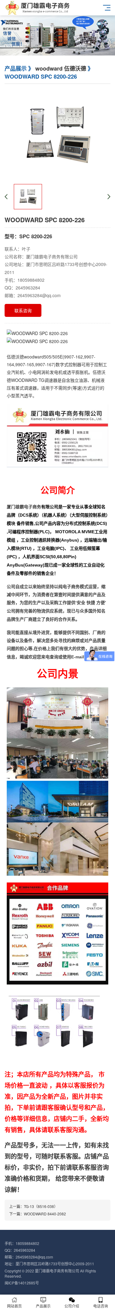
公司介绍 (71, 1305)
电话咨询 (100, 1305)
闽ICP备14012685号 (22, 1282)
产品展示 (43, 1305)
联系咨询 (23, 310)
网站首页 (14, 1305)
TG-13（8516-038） (41, 1206)
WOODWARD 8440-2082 (45, 1213)
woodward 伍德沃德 (60, 68)
